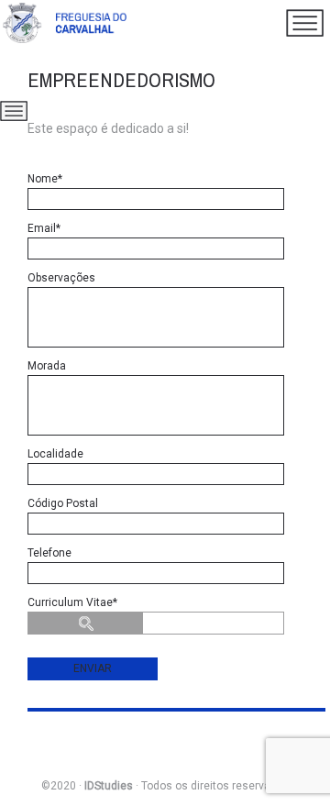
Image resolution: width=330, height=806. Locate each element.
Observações (61, 277)
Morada (47, 365)
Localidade (55, 453)
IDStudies (108, 785)
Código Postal (63, 503)
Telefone (50, 553)
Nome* (45, 178)
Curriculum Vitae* (72, 602)
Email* (44, 228)
